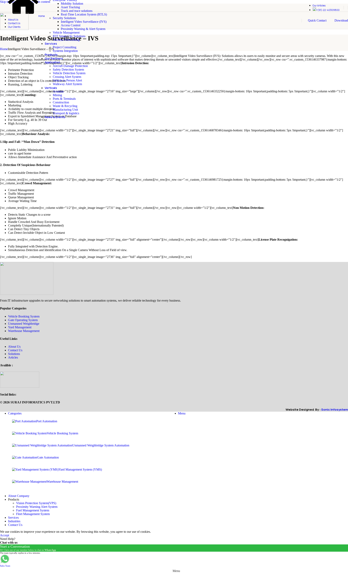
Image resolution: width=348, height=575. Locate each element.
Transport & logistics (66, 113)
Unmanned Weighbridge (23, 323)
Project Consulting (64, 47)
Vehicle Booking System (23, 316)
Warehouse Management (23, 331)
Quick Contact (317, 20)
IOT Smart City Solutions (69, 36)
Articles (13, 357)
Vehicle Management (66, 32)
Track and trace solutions (76, 10)
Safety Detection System (68, 69)
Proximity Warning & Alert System (83, 29)
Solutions (14, 354)
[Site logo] (14, 29)
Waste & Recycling (65, 106)
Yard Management (19, 327)
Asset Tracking (70, 7)
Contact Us (15, 350)
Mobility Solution (72, 3)
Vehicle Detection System (69, 73)
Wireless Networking (66, 39)
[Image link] (26, 293)
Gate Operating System (23, 320)
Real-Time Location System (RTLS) (84, 14)
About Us (14, 346)
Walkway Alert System (67, 84)
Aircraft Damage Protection (70, 66)
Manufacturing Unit (65, 109)
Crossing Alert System (67, 76)
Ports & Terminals (64, 98)
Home (4, 49)
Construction (61, 102)
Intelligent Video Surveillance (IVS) (84, 21)
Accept (4, 535)
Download (341, 20)
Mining (57, 95)
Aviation (58, 91)
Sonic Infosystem (334, 409)
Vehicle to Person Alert (67, 80)
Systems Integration (65, 51)
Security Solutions (64, 18)
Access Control (70, 25)
